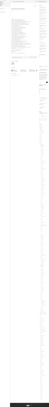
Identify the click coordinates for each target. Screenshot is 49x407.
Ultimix (41, 382)
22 (45, 119)
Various (41, 385)
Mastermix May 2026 (42, 42)
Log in (42, 69)
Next (36, 5)
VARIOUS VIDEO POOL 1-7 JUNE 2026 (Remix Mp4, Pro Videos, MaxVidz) (43, 26)
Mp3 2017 (41, 140)
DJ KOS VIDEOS (42, 345)
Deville (41, 203)
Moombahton (42, 236)
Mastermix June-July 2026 (42, 15)
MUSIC (40, 143)
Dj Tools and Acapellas (43, 222)
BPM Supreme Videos (42, 335)
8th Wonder (42, 266)
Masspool (42, 306)
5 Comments (18, 72)
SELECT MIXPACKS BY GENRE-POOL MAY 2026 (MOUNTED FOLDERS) (43, 49)
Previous (34, 5)
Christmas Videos (42, 131)
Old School (41, 319)
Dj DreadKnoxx (42, 206)
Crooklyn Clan (42, 153)
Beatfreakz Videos (42, 332)
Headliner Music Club (43, 168)
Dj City (41, 294)
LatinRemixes (42, 262)
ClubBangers (42, 150)
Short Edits (42, 246)
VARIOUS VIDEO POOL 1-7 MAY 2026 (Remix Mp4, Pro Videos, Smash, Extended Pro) (43, 46)
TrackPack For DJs (43, 193)
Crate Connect (42, 290)
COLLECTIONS (41, 144)
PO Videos (41, 366)
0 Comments (26, 71)
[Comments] (46, 98)
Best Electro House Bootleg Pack (43, 146)
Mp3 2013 (41, 134)
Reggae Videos (41, 372)
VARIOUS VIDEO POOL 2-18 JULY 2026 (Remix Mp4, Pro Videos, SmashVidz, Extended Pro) (43, 19)
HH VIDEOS (41, 354)
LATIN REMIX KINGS (43, 259)
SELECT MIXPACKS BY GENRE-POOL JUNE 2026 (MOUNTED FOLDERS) (43, 34)
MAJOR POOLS (42, 265)
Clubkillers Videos (42, 339)
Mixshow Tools (42, 180)
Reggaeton (42, 243)
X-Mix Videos (41, 397)
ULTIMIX (42, 196)
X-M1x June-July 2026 (42, 16)
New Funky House (43, 181)
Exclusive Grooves (43, 300)
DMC (41, 159)
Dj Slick (41, 212)
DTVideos (41, 348)
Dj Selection (42, 156)
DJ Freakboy (42, 209)
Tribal (41, 252)
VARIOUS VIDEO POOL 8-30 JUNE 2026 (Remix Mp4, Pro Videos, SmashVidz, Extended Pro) (43, 31)
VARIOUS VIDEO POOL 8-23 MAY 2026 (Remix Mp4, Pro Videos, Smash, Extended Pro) (43, 37)
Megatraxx (42, 177)
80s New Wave (42, 216)
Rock (40, 376)
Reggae (41, 242)
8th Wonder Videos (42, 329)
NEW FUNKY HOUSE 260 (32, 70)
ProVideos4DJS (41, 370)
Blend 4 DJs (42, 281)
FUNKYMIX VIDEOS (42, 351)
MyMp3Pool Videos (42, 363)
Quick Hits (42, 239)
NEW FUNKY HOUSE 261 (23, 70)
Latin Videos (41, 357)
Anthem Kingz (42, 269)
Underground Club (42, 255)
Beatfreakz (42, 275)
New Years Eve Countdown (42, 312)
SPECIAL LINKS (41, 325)
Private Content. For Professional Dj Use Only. (16, 50)
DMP (41, 297)
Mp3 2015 (41, 137)
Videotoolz (41, 391)
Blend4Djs (42, 147)
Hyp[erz (41, 171)
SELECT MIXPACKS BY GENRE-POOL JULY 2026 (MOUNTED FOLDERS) (43, 13)
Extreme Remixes (43, 162)
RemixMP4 (41, 373)
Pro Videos (41, 369)
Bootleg (41, 219)
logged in (15, 76)
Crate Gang (42, 291)
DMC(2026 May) (41, 39)
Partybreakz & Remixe (43, 184)
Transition (42, 249)
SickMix (41, 309)
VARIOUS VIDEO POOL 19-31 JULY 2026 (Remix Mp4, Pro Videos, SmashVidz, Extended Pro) (43, 10)
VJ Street (41, 394)
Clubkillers (42, 287)
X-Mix (41, 199)
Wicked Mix (41, 322)
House (41, 227)
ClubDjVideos (41, 338)
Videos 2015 (41, 388)
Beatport (42, 278)
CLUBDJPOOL (41, 336)
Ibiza (41, 230)
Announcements (41, 127)
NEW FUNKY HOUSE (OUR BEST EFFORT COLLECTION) (15, 71)
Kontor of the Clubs (43, 174)
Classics (41, 316)
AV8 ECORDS (42, 272)
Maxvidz (41, 360)
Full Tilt (41, 165)
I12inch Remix (42, 303)
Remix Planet (42, 187)
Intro (41, 233)
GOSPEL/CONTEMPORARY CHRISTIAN (43, 225)
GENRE (41, 215)
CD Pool (42, 284)
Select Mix (42, 190)
